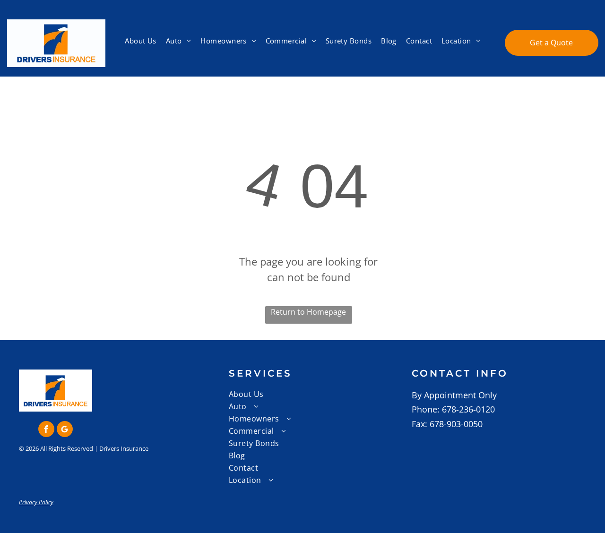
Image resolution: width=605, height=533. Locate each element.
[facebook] (46, 430)
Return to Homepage (308, 312)
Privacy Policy (36, 502)
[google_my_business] (65, 430)
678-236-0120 (468, 409)
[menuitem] (140, 41)
